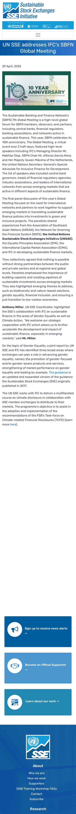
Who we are (36, 773)
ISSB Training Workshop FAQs (36, 788)
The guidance (58, 372)
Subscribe (37, 799)
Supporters (36, 783)
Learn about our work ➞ (42, 701)
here (13, 424)
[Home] (36, 10)
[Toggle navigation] (38, 35)
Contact (36, 794)
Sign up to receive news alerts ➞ (46, 631)
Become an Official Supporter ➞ (45, 667)
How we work (36, 778)
